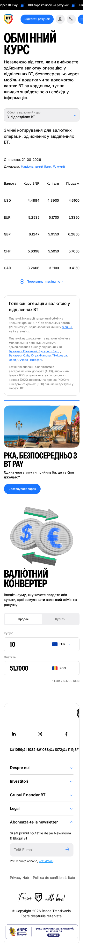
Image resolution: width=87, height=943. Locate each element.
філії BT (67, 327)
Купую (8, 633)
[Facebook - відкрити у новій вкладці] (66, 734)
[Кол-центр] (71, 19)
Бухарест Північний (23, 351)
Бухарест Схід (19, 355)
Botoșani (36, 360)
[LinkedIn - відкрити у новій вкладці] (14, 734)
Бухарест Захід (49, 351)
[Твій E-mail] (35, 849)
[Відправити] (67, 849)
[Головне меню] (82, 19)
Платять (10, 657)
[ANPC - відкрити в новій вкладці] (42, 931)
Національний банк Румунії (43, 166)
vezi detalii (46, 861)
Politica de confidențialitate (54, 877)
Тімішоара (59, 355)
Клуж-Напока (41, 355)
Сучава (22, 360)
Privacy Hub (19, 877)
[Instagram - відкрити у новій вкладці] (40, 734)
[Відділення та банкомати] (60, 19)
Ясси (12, 360)
